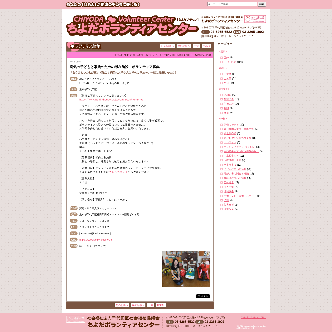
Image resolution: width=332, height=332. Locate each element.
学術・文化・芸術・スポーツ (240, 195)
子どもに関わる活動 (235, 169)
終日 (226, 112)
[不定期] (131, 55)
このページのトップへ (253, 317)
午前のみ (229, 99)
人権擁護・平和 (232, 160)
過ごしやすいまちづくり (237, 137)
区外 (226, 57)
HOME (206, 45)
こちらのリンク (118, 172)
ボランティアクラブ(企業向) (239, 146)
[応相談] (140, 55)
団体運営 (229, 182)
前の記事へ (167, 45)
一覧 (196, 45)
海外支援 (229, 187)
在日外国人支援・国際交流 (239, 129)
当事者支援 (230, 164)
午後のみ (229, 103)
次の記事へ (184, 45)
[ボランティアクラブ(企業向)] (160, 55)
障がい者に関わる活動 (236, 173)
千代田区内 (230, 62)
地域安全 (229, 191)
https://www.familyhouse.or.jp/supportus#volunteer (111, 99)
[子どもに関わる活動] (200, 55)
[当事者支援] (182, 55)
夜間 (226, 108)
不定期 (227, 73)
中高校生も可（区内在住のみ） (241, 151)
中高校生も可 (231, 155)
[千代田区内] (120, 55)
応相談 (227, 94)
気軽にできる (231, 124)
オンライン (230, 142)
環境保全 (229, 209)
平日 (226, 82)
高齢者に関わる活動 (235, 178)
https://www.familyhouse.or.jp (95, 239)
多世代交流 (230, 133)
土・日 (227, 78)
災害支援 (229, 204)
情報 (226, 200)
